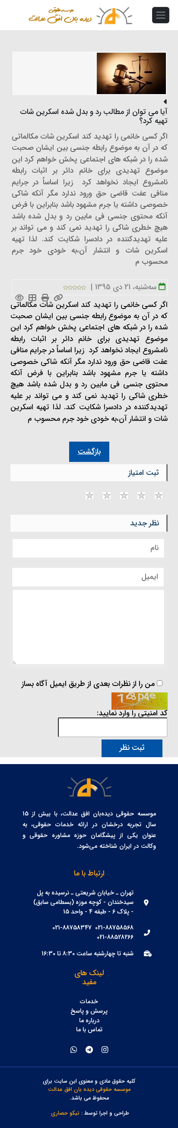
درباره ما (89, 1021)
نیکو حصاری (65, 1113)
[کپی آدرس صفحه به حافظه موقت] (58, 298)
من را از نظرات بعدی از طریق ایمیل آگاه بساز (88, 684)
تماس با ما (89, 1030)
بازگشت (89, 452)
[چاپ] (45, 298)
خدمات (89, 1002)
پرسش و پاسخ (89, 1011)
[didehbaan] (114, 15)
